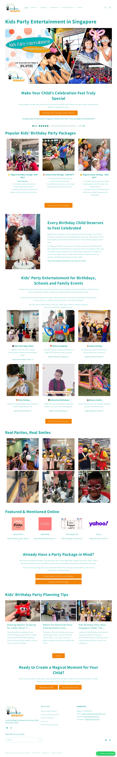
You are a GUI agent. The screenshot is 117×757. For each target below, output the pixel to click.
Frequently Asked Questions (50, 714)
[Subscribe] (40, 739)
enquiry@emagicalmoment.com (94, 714)
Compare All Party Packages (58, 582)
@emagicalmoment (92, 716)
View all (58, 656)
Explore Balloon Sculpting (57, 357)
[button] (34, 7)
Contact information (56, 753)
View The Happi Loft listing (71, 538)
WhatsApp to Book (46, 687)
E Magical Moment (14, 753)
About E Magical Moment (49, 711)
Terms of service (36, 753)
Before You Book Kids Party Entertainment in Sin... (57, 626)
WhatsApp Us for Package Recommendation (58, 113)
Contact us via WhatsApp (107, 753)
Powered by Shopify (25, 753)
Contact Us (44, 721)
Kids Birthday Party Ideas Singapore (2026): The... (92, 626)
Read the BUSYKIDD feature (44, 538)
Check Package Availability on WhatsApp (58, 576)
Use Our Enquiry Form (70, 687)
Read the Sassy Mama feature (18, 538)
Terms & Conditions (47, 718)
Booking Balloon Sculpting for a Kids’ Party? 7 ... (21, 626)
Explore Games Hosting (93, 357)
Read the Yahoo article (98, 538)
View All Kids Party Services (58, 421)
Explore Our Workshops (57, 411)
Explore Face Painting (22, 411)
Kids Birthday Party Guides (49, 725)
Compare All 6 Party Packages (58, 205)
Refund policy (46, 753)
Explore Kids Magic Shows (21, 359)
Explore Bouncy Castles (93, 411)
